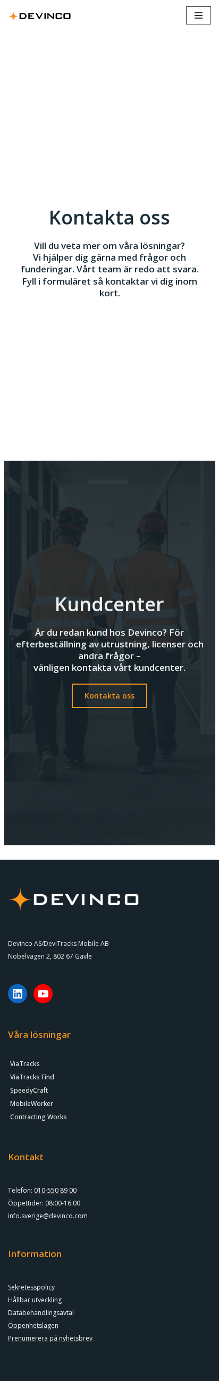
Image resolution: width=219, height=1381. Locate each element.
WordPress (144, 1370)
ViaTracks (25, 1063)
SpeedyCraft (29, 1090)
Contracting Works (38, 1116)
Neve (64, 1370)
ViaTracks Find (32, 1076)
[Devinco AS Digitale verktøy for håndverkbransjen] (40, 15)
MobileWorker (31, 1103)
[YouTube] (43, 993)
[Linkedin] (17, 993)
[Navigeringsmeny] (198, 15)
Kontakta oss (109, 695)
